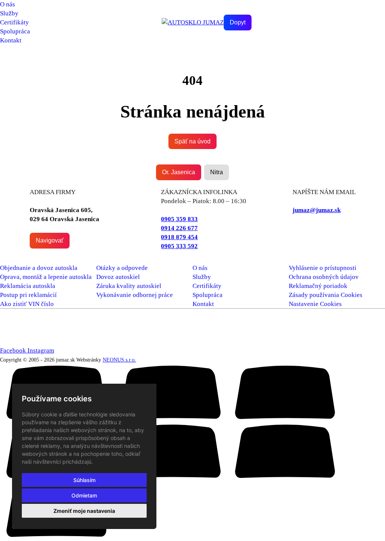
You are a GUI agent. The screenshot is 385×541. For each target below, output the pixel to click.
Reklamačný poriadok (318, 285)
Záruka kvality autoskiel (128, 285)
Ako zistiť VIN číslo (27, 303)
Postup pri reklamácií (28, 294)
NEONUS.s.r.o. (119, 360)
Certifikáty (14, 22)
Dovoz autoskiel (118, 276)
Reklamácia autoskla (27, 285)
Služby (9, 13)
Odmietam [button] (84, 495)
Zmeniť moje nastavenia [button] (84, 511)
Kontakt (10, 40)
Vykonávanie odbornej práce (134, 294)
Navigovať (50, 240)
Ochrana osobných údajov (324, 276)
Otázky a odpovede (122, 267)
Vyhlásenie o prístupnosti (322, 267)
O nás (7, 4)
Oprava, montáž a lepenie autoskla (46, 276)
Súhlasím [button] (84, 480)
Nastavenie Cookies (315, 303)
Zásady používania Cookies (325, 294)
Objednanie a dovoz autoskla (38, 267)
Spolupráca (15, 31)
